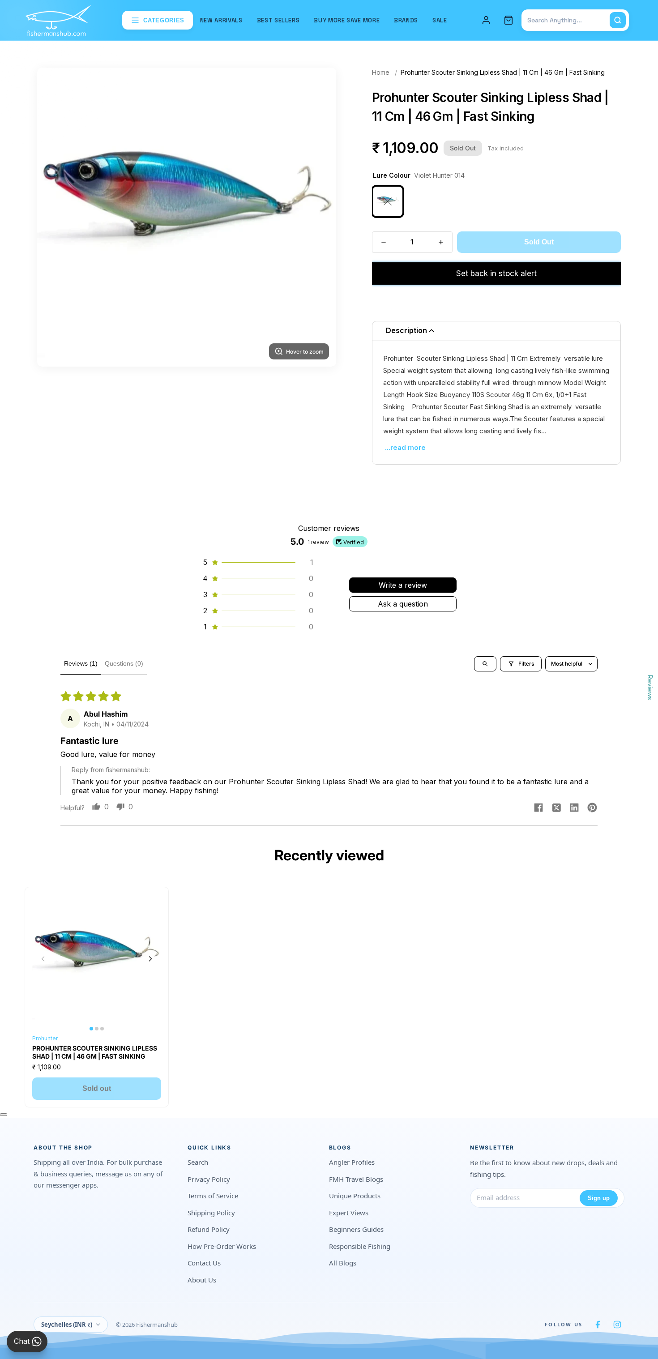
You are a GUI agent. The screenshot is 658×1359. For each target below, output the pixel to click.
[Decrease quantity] (384, 242)
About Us (202, 1279)
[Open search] (485, 663)
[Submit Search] (618, 20)
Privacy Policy (209, 1179)
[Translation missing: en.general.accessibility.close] (3, 1114)
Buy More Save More (347, 20)
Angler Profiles (352, 1162)
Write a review (403, 585)
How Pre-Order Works (222, 1246)
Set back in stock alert (496, 273)
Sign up (599, 1198)
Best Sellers (278, 20)
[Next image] (150, 959)
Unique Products (354, 1195)
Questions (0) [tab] (124, 663)
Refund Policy (209, 1229)
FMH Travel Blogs (356, 1179)
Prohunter (45, 1038)
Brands (406, 20)
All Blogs (342, 1262)
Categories (163, 20)
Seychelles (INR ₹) (66, 1325)
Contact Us (204, 1262)
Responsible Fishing (359, 1246)
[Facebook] (597, 1324)
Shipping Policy (211, 1212)
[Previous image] (43, 959)
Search (198, 1162)
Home (380, 72)
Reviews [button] (650, 687)
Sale (439, 20)
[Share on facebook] (538, 808)
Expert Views (348, 1212)
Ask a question (403, 603)
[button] (257, 562)
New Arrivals (221, 20)
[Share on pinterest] (592, 808)
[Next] (318, 217)
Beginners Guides (356, 1229)
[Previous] (55, 217)
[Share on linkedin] (574, 808)
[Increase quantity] (441, 242)
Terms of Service (213, 1195)
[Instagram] (617, 1324)
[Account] (486, 20)
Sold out (96, 1088)
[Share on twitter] (556, 808)
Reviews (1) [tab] (81, 663)
